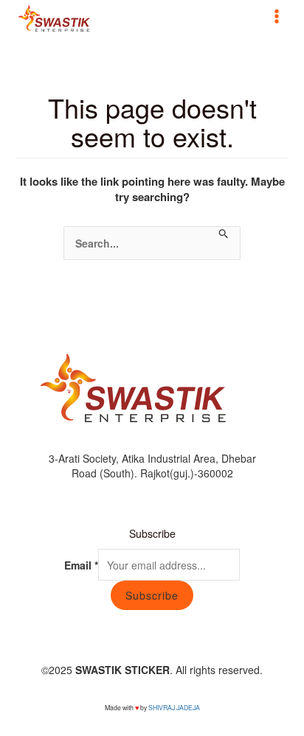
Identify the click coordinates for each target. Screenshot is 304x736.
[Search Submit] (223, 234)
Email (81, 565)
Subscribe (152, 595)
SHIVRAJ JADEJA (174, 707)
